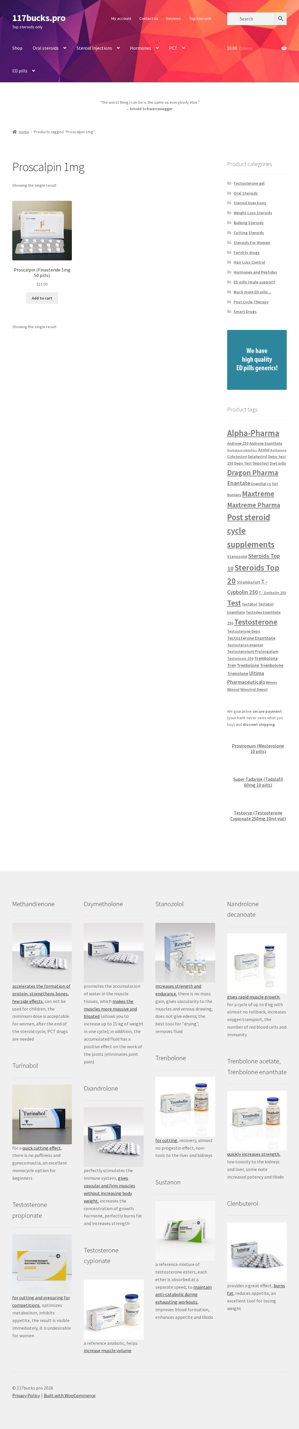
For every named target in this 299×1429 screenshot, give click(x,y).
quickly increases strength (253, 1154)
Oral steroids (46, 48)
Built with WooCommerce (69, 1395)
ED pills (19, 71)
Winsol (233, 689)
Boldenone (278, 450)
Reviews (173, 18)
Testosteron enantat (245, 645)
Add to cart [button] (42, 298)
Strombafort (248, 582)
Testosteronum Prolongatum (252, 651)
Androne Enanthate (265, 443)
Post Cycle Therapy (251, 302)
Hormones (140, 48)
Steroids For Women (252, 242)
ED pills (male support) (254, 282)
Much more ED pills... (252, 292)
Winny (271, 682)
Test (234, 603)
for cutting (166, 1140)
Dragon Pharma (252, 472)
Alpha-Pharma (253, 433)
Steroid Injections (94, 48)
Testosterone (255, 622)
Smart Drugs (245, 311)
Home (24, 131)
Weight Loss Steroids (253, 212)
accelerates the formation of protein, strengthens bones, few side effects (41, 993)
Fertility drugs (247, 252)
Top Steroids (200, 18)
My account (121, 18)
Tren (231, 665)
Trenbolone (248, 665)
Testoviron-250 (240, 658)
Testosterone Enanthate (251, 638)
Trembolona (266, 658)
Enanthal (258, 483)
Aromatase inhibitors (242, 450)
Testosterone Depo (243, 631)
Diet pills (278, 463)
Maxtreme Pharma (253, 505)
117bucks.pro (38, 18)
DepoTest (261, 463)
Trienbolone (271, 665)
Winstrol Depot (254, 689)
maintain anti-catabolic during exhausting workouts (183, 1294)
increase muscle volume (107, 1350)
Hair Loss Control (249, 262)
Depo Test (243, 463)
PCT (173, 48)
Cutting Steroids (249, 232)
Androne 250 (237, 443)
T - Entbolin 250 (272, 592)
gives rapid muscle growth (253, 997)
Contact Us (148, 18)
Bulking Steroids (249, 222)
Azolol (264, 449)
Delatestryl (257, 456)
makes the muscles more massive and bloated (110, 1008)
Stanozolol (237, 556)
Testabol (249, 604)
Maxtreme (258, 493)
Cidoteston (237, 456)
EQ (269, 484)
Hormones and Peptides (255, 272)
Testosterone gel (249, 183)
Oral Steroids (246, 193)
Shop (17, 48)
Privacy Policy (26, 1395)
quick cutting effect (41, 1148)
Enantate (238, 483)
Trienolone (237, 673)
